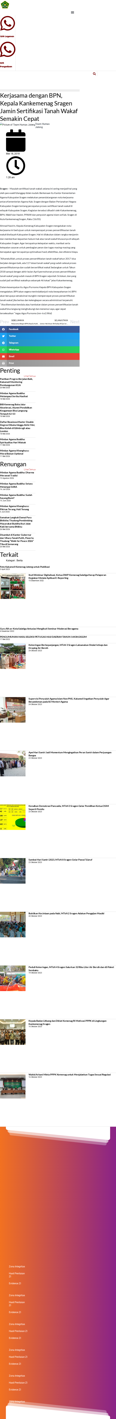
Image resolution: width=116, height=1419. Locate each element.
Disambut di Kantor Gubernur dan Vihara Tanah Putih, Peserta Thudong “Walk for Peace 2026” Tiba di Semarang (17, 539)
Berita (20, 560)
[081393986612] (7, 49)
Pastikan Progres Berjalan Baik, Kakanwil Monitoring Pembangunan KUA (16, 381)
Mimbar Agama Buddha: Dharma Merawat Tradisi (17, 474)
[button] (72, 12)
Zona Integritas (17, 1266)
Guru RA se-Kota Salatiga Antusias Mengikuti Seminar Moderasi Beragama (39, 628)
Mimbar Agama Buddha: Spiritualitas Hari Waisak (13, 441)
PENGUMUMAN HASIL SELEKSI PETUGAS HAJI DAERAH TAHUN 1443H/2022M (43, 636)
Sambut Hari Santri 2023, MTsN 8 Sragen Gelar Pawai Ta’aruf (60, 859)
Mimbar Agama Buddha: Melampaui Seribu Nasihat (14, 395)
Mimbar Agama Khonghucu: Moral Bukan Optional (14, 452)
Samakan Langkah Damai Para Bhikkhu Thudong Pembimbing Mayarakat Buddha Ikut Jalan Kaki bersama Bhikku (16, 522)
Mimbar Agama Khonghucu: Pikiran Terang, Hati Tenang (14, 507)
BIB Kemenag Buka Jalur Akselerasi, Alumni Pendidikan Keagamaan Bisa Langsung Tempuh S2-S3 (16, 409)
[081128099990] (7, 23)
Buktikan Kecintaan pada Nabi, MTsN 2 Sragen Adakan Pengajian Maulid (66, 913)
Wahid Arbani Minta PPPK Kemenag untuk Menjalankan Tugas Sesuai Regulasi (70, 1074)
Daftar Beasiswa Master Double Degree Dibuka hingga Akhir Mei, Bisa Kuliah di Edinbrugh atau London (17, 426)
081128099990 (8, 33)
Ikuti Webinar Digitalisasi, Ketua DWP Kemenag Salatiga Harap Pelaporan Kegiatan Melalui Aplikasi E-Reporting (67, 576)
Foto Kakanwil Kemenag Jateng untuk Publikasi (25, 566)
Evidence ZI (15, 1283)
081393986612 (8, 59)
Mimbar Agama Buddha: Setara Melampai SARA (16, 485)
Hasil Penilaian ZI (17, 1275)
